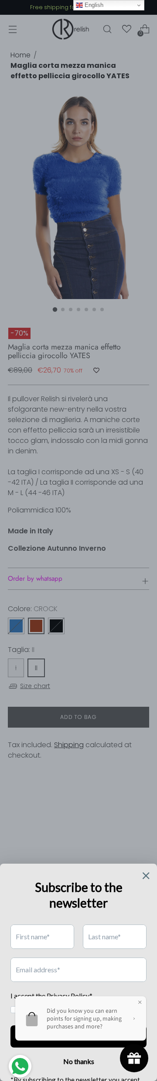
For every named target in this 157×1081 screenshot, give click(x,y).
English (93, 5)
